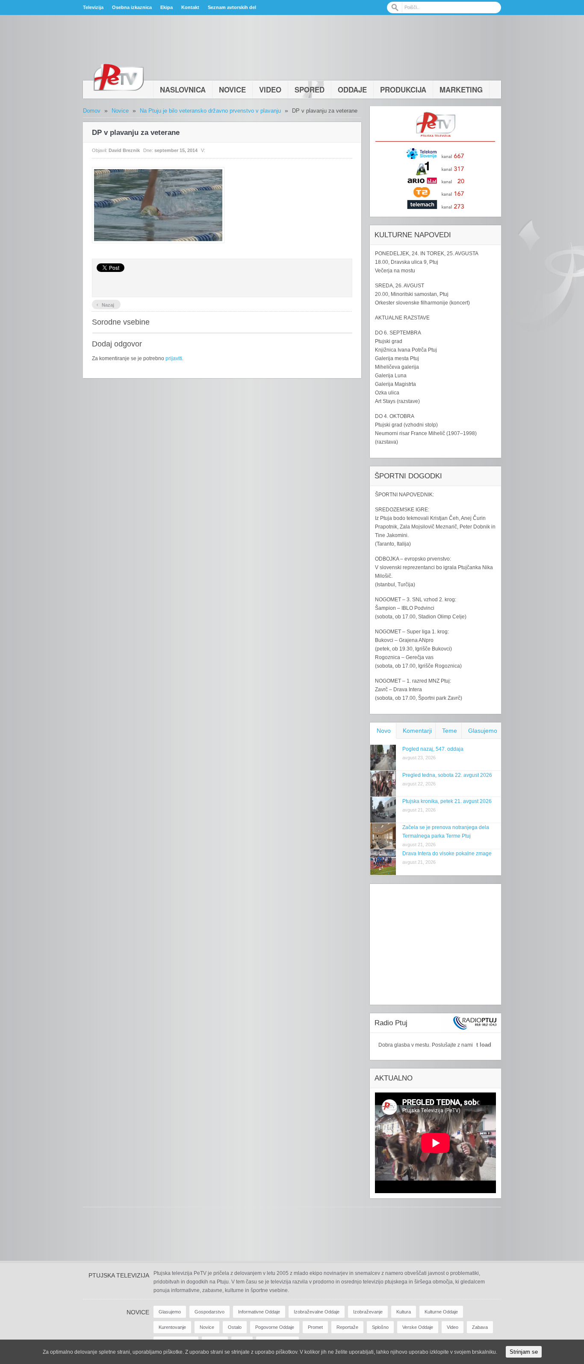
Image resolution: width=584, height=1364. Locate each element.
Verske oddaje (417, 1327)
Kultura (403, 1311)
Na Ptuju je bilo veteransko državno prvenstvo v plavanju (210, 110)
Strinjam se (524, 1352)
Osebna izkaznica (132, 7)
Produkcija (403, 89)
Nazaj (105, 304)
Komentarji (417, 730)
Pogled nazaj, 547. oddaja (432, 749)
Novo (384, 730)
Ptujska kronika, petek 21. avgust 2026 (447, 801)
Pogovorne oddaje (274, 1327)
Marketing (461, 89)
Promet (315, 1327)
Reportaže (347, 1327)
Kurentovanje (172, 1327)
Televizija (93, 7)
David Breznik (124, 150)
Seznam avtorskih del (232, 7)
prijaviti (173, 358)
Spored (309, 89)
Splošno (380, 1327)
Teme (449, 730)
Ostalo (235, 1327)
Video (270, 89)
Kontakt (190, 7)
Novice (232, 89)
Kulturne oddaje (441, 1311)
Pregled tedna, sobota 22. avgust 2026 (447, 775)
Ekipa (166, 7)
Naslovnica (183, 89)
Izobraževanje (368, 1311)
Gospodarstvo (209, 1311)
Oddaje (352, 89)
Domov (91, 110)
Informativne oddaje (259, 1311)
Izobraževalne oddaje (316, 1311)
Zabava (480, 1327)
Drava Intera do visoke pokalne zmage (447, 854)
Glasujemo (482, 730)
